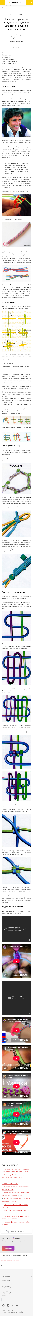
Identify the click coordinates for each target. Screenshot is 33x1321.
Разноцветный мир (8, 59)
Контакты (4, 1296)
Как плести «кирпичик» (9, 61)
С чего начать (6, 57)
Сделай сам (16, 15)
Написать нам (12, 1300)
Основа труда (6, 55)
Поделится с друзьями (16, 1231)
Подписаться (8, 1248)
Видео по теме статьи (9, 63)
